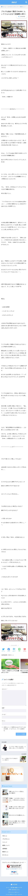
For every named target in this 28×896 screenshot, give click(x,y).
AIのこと (4, 835)
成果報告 (4, 848)
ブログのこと (6, 839)
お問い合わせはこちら (14, 889)
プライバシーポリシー (13, 892)
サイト (3, 721)
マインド (4, 842)
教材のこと (11, 655)
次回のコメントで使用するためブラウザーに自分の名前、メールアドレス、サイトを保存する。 (15, 729)
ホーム (7, 887)
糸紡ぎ (14, 2)
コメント (4, 689)
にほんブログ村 (14, 874)
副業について (6, 845)
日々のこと (5, 855)
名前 (3, 708)
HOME (14, 884)
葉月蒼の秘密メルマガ (16, 887)
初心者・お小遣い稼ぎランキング (14, 869)
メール (4, 714)
